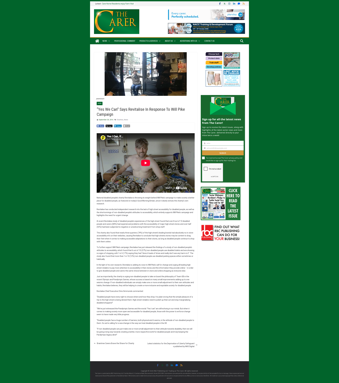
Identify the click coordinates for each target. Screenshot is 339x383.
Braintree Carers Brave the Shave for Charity (115, 343)
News (104, 41)
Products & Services (148, 41)
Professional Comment (124, 41)
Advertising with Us (188, 41)
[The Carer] (97, 41)
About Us (169, 41)
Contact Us (209, 41)
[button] (108, 41)
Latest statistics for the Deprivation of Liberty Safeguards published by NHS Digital (170, 344)
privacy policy (234, 158)
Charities (120, 120)
